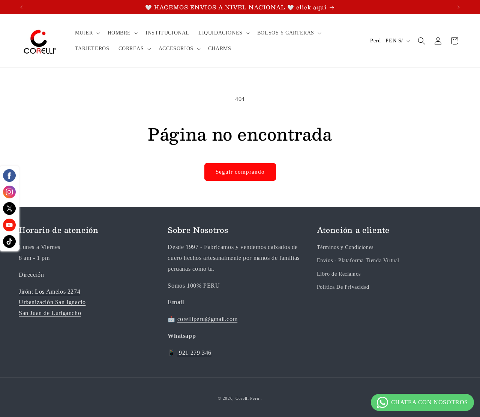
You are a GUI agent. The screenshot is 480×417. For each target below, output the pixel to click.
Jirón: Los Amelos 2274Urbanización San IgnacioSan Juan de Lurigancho (52, 302)
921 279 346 (194, 353)
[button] (86, 33)
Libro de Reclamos (339, 274)
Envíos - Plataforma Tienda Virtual (358, 260)
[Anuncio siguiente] (458, 7)
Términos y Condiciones (345, 247)
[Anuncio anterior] (21, 7)
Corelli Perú (247, 398)
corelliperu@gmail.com (207, 319)
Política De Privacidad (343, 287)
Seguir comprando (240, 172)
